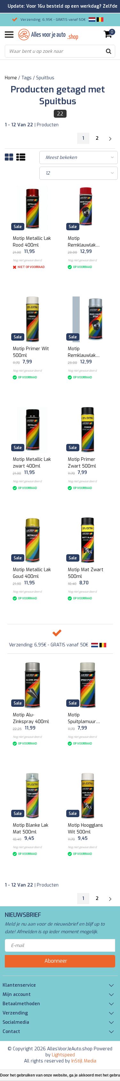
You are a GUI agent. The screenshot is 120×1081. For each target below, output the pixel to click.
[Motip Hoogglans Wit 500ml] (88, 796)
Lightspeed (63, 1055)
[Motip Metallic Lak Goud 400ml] (33, 540)
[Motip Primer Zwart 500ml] (88, 430)
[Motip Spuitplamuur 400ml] (88, 685)
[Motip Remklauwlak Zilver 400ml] (88, 319)
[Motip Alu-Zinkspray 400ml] (33, 685)
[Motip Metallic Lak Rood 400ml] (33, 209)
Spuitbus (45, 78)
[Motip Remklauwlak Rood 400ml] (88, 209)
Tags (26, 78)
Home (11, 78)
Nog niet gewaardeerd (27, 260)
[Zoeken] (108, 51)
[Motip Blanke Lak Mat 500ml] (33, 796)
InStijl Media (83, 1061)
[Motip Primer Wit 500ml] (33, 319)
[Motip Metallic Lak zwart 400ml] (33, 430)
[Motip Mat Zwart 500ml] (88, 540)
